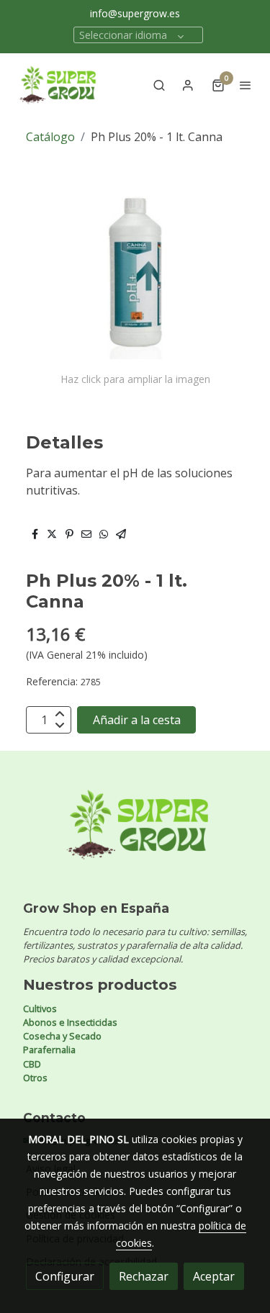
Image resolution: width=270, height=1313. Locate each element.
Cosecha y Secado (62, 1035)
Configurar (64, 1276)
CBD (32, 1063)
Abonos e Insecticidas (70, 1022)
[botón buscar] (159, 84)
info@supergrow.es (135, 13)
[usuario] (188, 84)
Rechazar (143, 1276)
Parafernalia (49, 1049)
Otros (35, 1077)
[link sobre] (135, 833)
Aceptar (214, 1276)
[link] (57, 84)
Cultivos (40, 1008)
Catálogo (50, 137)
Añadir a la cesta (137, 720)
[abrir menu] (245, 84)
